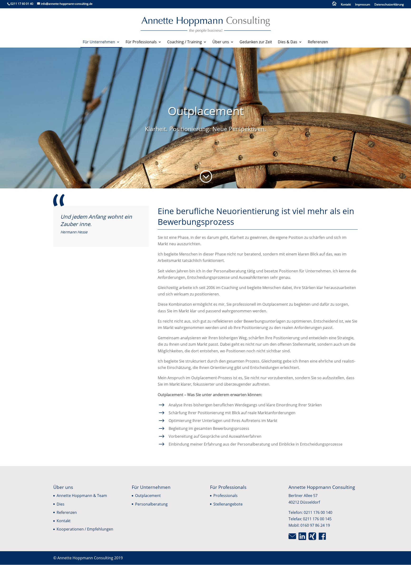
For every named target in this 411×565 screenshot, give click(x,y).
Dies (60, 504)
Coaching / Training (184, 42)
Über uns (220, 42)
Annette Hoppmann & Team (82, 495)
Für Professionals (141, 42)
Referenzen (318, 42)
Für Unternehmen (99, 42)
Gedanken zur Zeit (256, 42)
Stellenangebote (228, 504)
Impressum (362, 4)
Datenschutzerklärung (389, 4)
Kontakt (346, 4)
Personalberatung (151, 504)
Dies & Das (287, 42)
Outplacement (148, 495)
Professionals (225, 495)
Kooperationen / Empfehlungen (85, 529)
